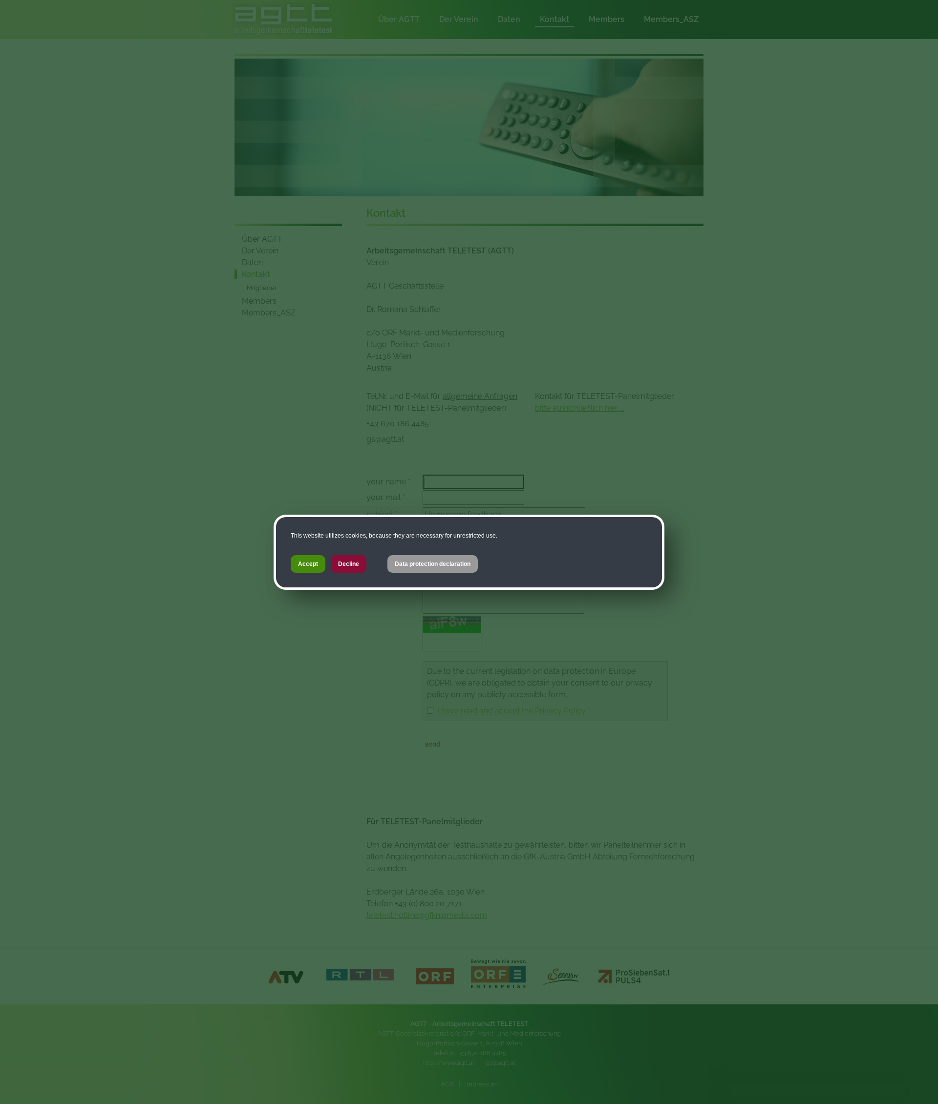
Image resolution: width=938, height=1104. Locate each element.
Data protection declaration (432, 564)
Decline (348, 564)
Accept (308, 564)
